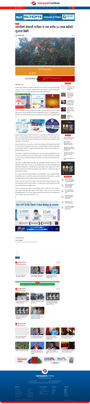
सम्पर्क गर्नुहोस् (54, 390)
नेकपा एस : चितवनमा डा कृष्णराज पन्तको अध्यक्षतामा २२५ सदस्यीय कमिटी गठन (69, 180)
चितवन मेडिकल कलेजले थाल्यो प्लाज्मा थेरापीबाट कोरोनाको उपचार (69, 197)
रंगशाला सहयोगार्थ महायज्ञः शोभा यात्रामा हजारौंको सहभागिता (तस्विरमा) (69, 186)
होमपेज (27, 8)
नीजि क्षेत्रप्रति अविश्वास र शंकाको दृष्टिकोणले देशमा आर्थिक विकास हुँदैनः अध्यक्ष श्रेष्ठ (37, 352)
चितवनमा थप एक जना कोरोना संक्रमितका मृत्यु (69, 202)
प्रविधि (50, 8)
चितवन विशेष (31, 8)
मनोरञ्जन (53, 8)
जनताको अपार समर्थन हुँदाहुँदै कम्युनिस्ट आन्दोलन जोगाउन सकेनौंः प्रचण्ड (52, 352)
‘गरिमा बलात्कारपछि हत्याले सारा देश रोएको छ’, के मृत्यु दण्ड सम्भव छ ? (67, 351)
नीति (52, 393)
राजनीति (43, 8)
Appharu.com (73, 400)
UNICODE (73, 8)
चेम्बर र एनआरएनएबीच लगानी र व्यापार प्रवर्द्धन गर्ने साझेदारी (21, 275)
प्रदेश (40, 8)
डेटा (52, 394)
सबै (57, 262)
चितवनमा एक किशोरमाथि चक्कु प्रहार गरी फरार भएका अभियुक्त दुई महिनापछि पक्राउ (22, 317)
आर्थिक (47, 8)
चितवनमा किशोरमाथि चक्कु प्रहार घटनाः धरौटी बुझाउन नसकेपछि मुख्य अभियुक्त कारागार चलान (52, 303)
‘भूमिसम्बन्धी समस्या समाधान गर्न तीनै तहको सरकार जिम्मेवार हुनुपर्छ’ (71, 110)
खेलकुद (57, 8)
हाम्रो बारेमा (53, 389)
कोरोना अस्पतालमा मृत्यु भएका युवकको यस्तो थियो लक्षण (69, 191)
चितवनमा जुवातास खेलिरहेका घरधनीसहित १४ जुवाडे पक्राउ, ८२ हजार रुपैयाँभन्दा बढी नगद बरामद (37, 317)
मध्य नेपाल (36, 8)
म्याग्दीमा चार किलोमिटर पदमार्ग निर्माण (70, 117)
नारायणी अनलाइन (20, 35)
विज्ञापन (53, 392)
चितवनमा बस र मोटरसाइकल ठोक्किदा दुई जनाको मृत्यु (37, 302)
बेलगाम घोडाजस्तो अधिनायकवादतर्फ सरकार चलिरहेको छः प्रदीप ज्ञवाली (37, 275)
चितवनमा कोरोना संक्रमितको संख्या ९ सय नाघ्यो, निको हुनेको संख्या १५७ (69, 208)
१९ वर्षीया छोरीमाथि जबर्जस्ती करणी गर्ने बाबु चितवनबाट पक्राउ (22, 302)
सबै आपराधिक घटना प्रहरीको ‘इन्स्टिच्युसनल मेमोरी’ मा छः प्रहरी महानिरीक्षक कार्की (51, 276)
